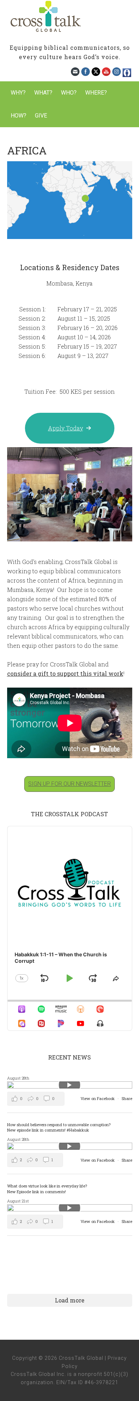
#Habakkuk (78, 1130)
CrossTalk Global (69, 18)
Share (127, 1098)
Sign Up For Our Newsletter (69, 783)
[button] (69, 428)
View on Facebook (98, 1098)
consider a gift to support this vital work (65, 673)
